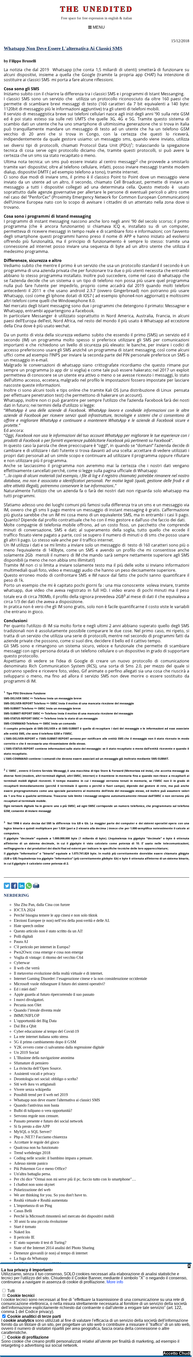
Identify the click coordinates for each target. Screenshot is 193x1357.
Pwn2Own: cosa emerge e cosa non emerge (48, 952)
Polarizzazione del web (32, 1190)
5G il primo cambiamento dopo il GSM (45, 1042)
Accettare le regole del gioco (36, 1142)
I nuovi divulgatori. (29, 1000)
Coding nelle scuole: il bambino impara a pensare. (53, 1158)
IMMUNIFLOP (26, 1015)
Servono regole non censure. (36, 1116)
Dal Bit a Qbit (25, 1026)
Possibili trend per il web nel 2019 (41, 1095)
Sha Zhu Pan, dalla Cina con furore (42, 904)
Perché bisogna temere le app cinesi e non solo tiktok (56, 915)
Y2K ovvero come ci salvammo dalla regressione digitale (59, 1047)
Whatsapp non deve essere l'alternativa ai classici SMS (57, 1100)
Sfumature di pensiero (31, 1063)
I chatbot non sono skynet (34, 1184)
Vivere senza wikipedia (32, 1089)
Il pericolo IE (24, 1237)
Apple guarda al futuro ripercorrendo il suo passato (54, 994)
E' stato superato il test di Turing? (40, 1242)
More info (115, 1282)
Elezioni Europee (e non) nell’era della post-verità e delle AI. (62, 920)
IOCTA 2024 (24, 910)
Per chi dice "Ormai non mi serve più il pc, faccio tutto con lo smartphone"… (75, 1179)
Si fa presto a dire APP (32, 1126)
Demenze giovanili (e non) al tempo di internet (50, 1253)
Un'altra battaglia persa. (32, 1174)
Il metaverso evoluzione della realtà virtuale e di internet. (58, 973)
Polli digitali (23, 936)
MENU (98, 27)
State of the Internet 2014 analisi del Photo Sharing (54, 1248)
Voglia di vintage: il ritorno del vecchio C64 (48, 957)
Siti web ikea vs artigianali (35, 1084)
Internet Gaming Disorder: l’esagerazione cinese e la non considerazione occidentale (80, 978)
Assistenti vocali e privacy (34, 1073)
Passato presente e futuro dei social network (48, 1121)
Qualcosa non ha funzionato (36, 1147)
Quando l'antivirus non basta (36, 1105)
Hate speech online (29, 926)
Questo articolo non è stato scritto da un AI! (48, 931)
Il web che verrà (26, 968)
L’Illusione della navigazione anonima (44, 1058)
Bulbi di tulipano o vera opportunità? (43, 1110)
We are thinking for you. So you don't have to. (50, 1195)
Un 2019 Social (26, 1052)
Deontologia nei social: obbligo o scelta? (46, 1079)
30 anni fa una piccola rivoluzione (41, 1221)
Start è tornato (25, 1227)
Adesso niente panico (31, 1163)
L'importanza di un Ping (33, 1205)
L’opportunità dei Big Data (35, 1021)
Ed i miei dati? (25, 989)
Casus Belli (23, 1211)
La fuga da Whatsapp (31, 1258)
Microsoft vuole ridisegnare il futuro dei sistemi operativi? (59, 984)
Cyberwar (22, 963)
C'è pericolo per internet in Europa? (42, 947)
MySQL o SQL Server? (33, 1131)
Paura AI (21, 941)
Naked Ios (22, 1232)
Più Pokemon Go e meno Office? (40, 1168)
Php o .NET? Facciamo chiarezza (40, 1137)
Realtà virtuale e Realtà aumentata (41, 1200)
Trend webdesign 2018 (32, 1153)
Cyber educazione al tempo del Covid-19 (46, 1031)
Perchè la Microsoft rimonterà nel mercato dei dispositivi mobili (64, 1216)
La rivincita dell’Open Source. (38, 1068)
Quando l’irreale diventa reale (37, 1010)
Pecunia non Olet (27, 1005)
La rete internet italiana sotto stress (41, 1036)
